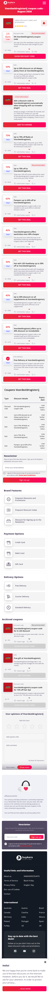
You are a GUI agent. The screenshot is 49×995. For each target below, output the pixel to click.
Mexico (42, 917)
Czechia (24, 912)
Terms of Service (11, 881)
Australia (7, 908)
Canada (7, 912)
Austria (24, 908)
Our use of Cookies (12, 889)
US (22, 926)
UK (40, 926)
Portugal (25, 921)
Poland (7, 921)
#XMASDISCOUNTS (32, 876)
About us (7, 876)
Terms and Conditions (27, 475)
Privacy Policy (9, 885)
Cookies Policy (25, 846)
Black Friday (29, 881)
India (23, 917)
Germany (8, 917)
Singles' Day (29, 885)
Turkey (7, 926)
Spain (41, 921)
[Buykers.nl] (9, 3)
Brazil (41, 908)
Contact (7, 894)
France (42, 912)
